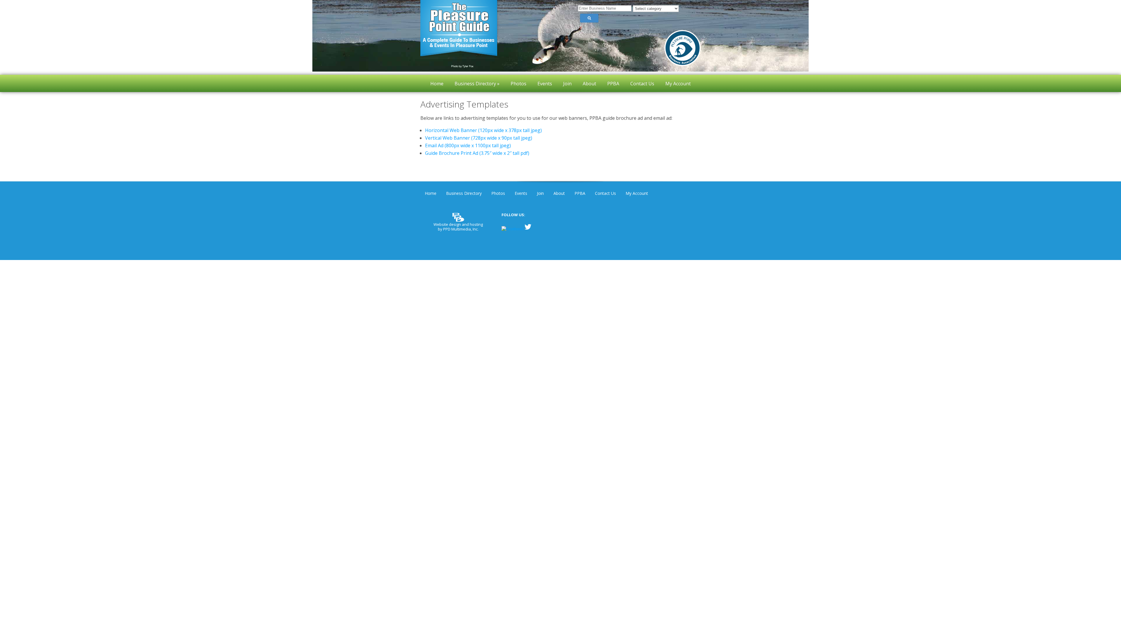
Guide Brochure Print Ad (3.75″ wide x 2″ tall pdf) (477, 153)
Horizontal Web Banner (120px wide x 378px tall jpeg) (483, 130)
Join (540, 193)
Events (521, 193)
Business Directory (464, 193)
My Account (637, 193)
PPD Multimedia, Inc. (460, 229)
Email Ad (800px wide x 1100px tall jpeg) (468, 145)
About (559, 193)
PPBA (580, 193)
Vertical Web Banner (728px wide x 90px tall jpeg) (478, 138)
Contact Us (605, 193)
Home (430, 193)
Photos (498, 193)
